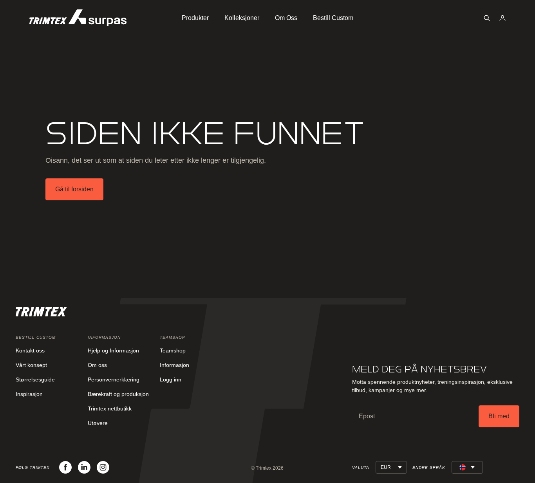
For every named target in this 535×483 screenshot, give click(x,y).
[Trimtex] (78, 17)
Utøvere (98, 423)
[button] (487, 18)
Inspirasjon (29, 394)
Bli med (499, 416)
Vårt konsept (31, 365)
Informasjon (174, 365)
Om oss (97, 365)
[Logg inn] (502, 18)
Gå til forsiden (74, 189)
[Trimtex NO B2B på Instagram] (103, 467)
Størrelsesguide (35, 379)
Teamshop (173, 350)
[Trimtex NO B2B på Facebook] (65, 467)
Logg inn (170, 379)
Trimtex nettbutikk (110, 408)
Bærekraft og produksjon (118, 394)
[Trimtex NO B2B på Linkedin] (84, 467)
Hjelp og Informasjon (113, 350)
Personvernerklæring (113, 379)
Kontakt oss (30, 350)
